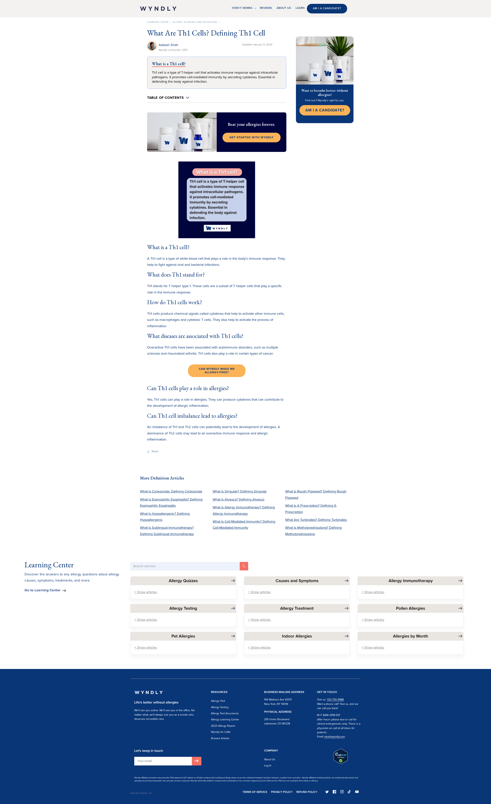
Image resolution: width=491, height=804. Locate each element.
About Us (269, 759)
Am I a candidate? (327, 8)
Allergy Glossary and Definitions (195, 22)
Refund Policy (306, 792)
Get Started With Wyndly (252, 137)
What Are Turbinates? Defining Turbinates (316, 519)
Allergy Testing (219, 707)
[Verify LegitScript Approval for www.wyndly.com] (341, 762)
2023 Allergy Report (223, 726)
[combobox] (189, 566)
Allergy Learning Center (225, 720)
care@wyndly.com (334, 737)
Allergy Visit (218, 701)
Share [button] (155, 451)
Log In (267, 766)
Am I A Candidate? (324, 110)
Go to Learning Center (43, 590)
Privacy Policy (281, 792)
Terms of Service (255, 792)
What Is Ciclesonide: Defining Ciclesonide (171, 491)
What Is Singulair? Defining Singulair (240, 491)
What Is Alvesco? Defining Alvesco (238, 499)
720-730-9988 (335, 700)
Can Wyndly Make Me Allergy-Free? (217, 370)
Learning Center (158, 22)
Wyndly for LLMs (221, 732)
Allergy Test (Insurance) (224, 713)
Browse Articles (220, 738)
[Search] (244, 566)
